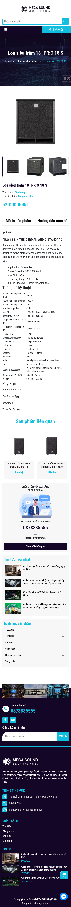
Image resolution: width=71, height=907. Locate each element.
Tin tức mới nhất (17, 559)
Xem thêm (7, 409)
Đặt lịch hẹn (54, 29)
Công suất (10, 661)
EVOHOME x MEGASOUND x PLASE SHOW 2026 (42, 593)
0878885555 (35, 527)
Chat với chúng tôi (35, 546)
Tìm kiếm (7, 826)
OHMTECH (10, 636)
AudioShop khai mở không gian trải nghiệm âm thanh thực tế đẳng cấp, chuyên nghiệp (44, 606)
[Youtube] (13, 720)
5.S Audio (9, 642)
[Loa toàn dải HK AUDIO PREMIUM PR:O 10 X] (52, 446)
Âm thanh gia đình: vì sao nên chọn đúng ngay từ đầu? (44, 568)
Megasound (43, 903)
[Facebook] (5, 720)
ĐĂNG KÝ (63, 736)
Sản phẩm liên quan (35, 421)
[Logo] (35, 9)
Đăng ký (6, 836)
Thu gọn (16, 409)
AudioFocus (11, 648)
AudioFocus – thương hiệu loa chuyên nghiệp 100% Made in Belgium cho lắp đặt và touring (43, 582)
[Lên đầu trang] (64, 887)
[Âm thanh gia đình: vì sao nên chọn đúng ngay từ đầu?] (13, 570)
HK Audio (9, 629)
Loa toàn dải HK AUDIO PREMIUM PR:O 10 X (51, 465)
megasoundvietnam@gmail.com (26, 809)
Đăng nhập (8, 831)
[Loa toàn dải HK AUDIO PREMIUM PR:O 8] (19, 446)
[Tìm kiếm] (65, 21)
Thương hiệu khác (13, 655)
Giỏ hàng (7, 840)
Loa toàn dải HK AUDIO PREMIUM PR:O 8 (19, 465)
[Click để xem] (35, 121)
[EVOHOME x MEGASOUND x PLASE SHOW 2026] (13, 594)
